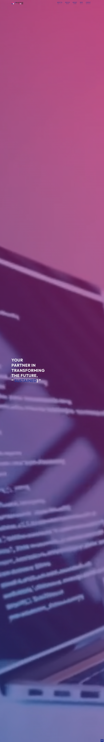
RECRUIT (75, 3)
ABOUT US (59, 3)
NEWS (81, 3)
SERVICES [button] (67, 3)
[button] (102, 740)
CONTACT (88, 3)
